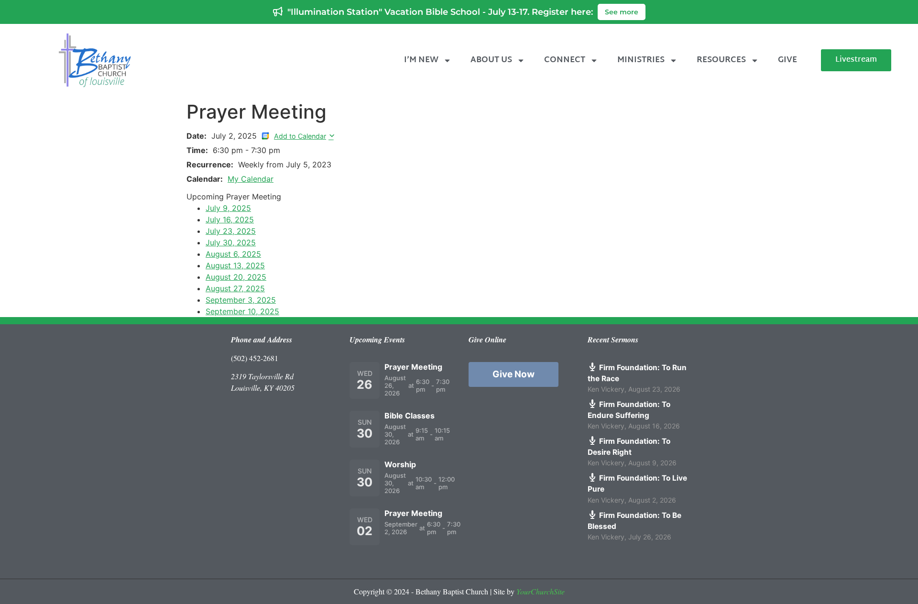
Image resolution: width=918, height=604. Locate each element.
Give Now (513, 374)
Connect (564, 60)
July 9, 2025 (228, 208)
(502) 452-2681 (254, 358)
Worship (400, 464)
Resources (721, 60)
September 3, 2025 (241, 300)
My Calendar (250, 179)
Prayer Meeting (413, 367)
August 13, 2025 (235, 265)
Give (787, 60)
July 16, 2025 (230, 219)
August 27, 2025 (235, 288)
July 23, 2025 (231, 231)
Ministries (641, 60)
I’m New (421, 60)
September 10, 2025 (242, 311)
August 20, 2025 (236, 277)
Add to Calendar (300, 136)
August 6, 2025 (233, 254)
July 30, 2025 (231, 242)
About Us (491, 60)
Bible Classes (409, 415)
